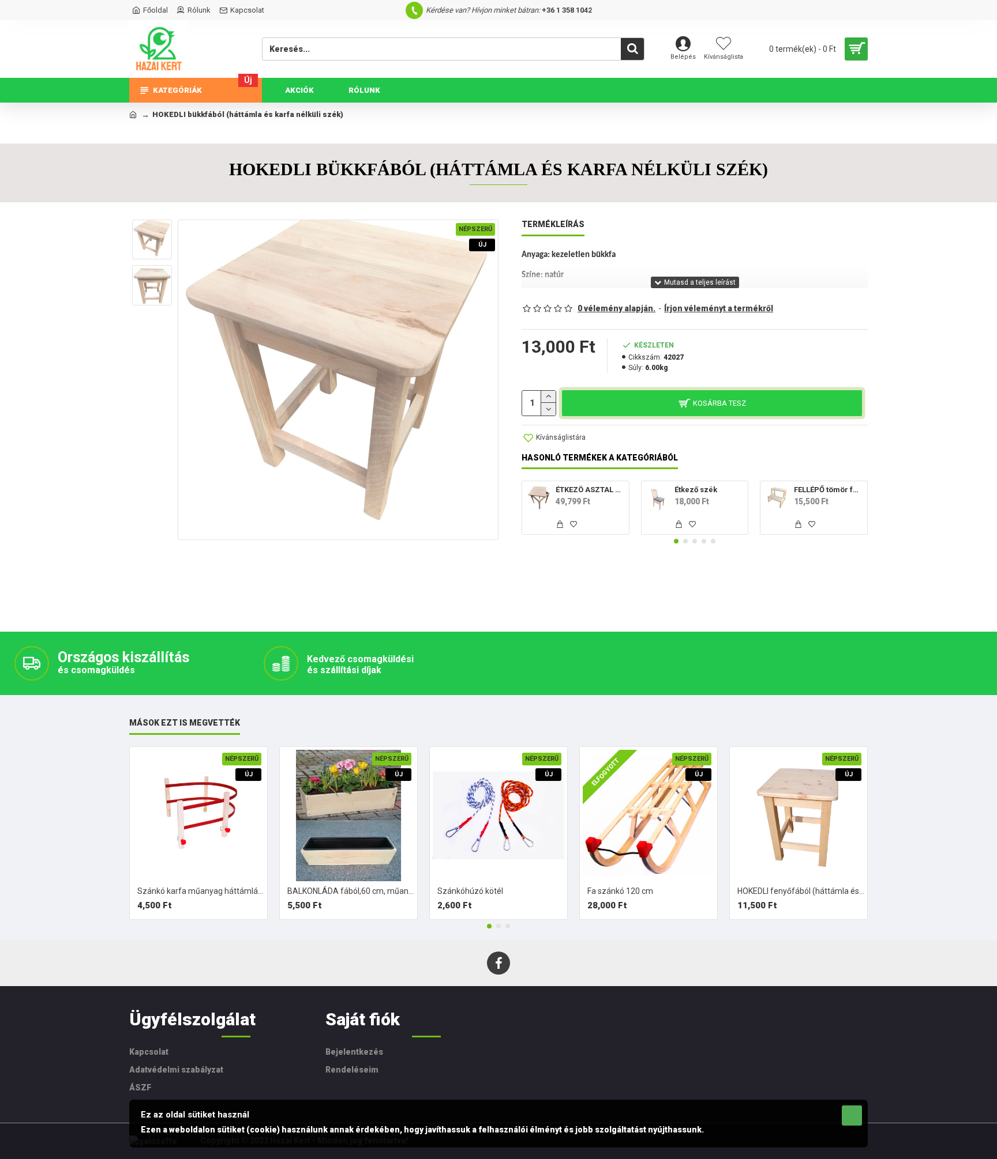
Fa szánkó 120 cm (620, 891)
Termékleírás (553, 224)
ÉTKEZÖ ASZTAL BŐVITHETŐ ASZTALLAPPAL (590, 489)
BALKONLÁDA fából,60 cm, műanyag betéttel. (350, 891)
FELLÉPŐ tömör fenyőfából (828, 489)
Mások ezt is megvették (184, 722)
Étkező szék (695, 489)
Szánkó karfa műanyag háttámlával (200, 891)
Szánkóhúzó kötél (470, 891)
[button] (676, 541)
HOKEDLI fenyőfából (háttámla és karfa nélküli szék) (800, 891)
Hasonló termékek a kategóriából (600, 457)
